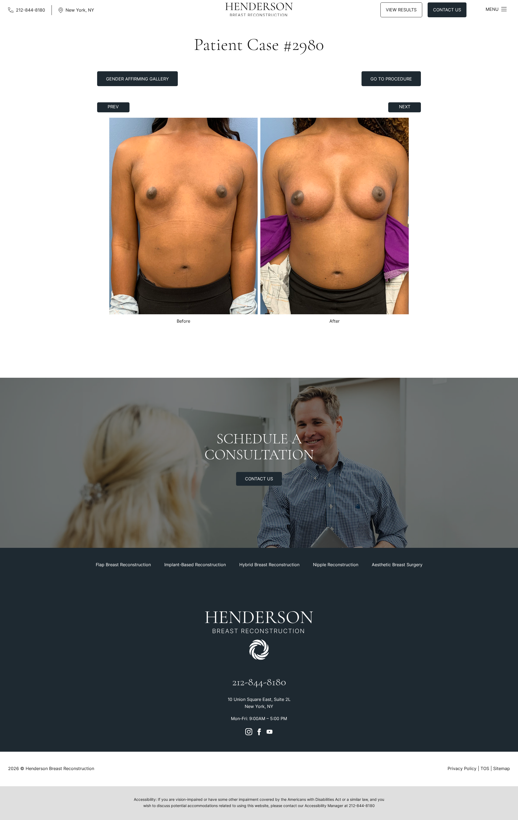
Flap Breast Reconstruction (123, 565)
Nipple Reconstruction (335, 565)
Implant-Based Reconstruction (195, 565)
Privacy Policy (462, 769)
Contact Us (447, 10)
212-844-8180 (30, 10)
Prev (113, 107)
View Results (401, 10)
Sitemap (501, 769)
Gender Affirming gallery (137, 79)
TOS (484, 769)
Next (404, 107)
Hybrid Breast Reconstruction (269, 565)
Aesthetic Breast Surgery (397, 565)
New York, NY (80, 10)
